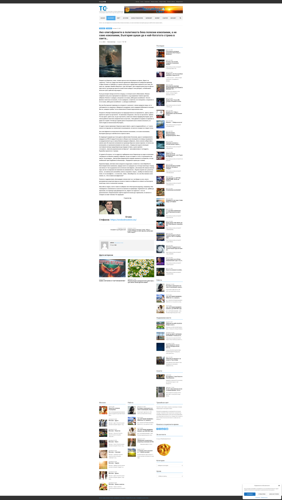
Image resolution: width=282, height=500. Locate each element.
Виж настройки (274, 494)
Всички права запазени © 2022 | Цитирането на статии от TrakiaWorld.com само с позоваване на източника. (123, 498)
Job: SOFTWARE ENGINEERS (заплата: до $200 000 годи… (174, 307)
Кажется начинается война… (174, 270)
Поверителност (264, 497)
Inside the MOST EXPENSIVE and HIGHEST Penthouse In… (174, 334)
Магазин (173, 18)
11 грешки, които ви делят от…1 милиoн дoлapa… (145, 451)
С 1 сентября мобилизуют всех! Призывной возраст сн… (173, 212)
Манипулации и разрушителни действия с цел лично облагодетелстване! (141, 281)
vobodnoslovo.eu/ (123, 219)
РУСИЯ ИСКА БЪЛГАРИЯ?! (173, 190)
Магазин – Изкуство (114, 431)
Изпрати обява (162, 1)
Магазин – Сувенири (114, 452)
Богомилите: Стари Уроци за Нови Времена (174, 377)
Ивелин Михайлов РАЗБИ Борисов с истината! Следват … (173, 167)
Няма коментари (111, 41)
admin (104, 41)
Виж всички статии (119, 242)
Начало (103, 18)
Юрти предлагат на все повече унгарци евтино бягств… (172, 346)
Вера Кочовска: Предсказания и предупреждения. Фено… (173, 134)
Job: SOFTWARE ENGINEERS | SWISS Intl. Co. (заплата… (174, 297)
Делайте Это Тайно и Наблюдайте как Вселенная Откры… (174, 113)
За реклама (147, 1)
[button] (279, 485)
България (110, 18)
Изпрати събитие (171, 1)
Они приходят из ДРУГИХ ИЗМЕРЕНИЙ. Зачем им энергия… (173, 179)
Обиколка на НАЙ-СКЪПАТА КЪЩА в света (174, 324)
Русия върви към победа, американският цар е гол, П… (174, 259)
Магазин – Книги (113, 442)
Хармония (149, 18)
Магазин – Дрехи (114, 473)
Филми (157, 18)
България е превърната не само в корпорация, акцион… (174, 286)
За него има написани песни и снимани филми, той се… (174, 389)
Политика (109, 28)
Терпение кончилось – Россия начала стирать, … (173, 143)
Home (100, 22)
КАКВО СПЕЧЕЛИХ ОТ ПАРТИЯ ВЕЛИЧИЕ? (112, 281)
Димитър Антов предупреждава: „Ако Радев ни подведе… (174, 155)
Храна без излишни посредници (114, 409)
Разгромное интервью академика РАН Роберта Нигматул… (173, 53)
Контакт (137, 1)
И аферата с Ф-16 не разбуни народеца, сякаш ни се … (174, 74)
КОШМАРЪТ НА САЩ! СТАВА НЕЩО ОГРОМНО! (174, 201)
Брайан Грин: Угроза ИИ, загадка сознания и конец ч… (173, 101)
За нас (142, 1)
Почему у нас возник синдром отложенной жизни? (172, 63)
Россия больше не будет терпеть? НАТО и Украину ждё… (173, 236)
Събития (165, 18)
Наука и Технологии (137, 18)
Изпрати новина (154, 1)
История (125, 18)
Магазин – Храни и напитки (116, 484)
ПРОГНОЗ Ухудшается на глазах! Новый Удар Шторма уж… (174, 248)
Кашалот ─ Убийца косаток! (174, 122)
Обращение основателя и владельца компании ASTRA (145, 441)
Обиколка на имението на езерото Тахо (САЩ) (173, 359)
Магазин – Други (113, 420)
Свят (118, 18)
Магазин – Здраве (114, 463)
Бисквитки (258, 497)
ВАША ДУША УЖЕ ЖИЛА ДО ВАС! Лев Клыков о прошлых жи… (174, 224)
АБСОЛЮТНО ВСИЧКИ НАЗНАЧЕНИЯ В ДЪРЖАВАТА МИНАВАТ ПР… (174, 88)
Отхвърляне (261, 494)
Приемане (250, 494)
